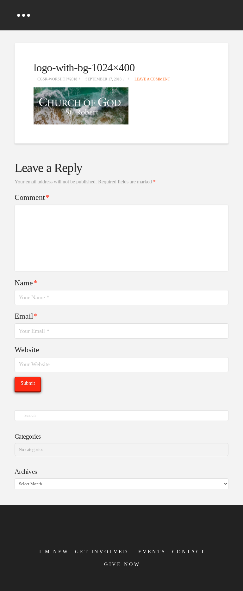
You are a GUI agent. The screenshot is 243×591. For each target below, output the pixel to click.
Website (27, 350)
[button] (23, 15)
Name (26, 283)
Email (26, 316)
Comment (32, 197)
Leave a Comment (152, 79)
